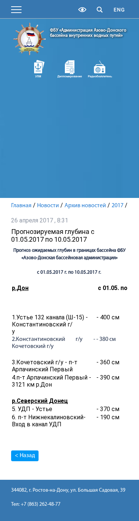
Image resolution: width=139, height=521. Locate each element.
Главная (21, 206)
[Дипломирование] (69, 69)
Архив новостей (85, 206)
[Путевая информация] (100, 69)
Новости (48, 206)
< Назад (25, 456)
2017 (117, 206)
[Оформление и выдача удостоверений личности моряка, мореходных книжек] (39, 69)
